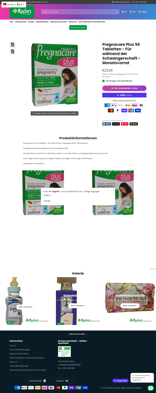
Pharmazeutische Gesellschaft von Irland (28, 370)
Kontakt (31, 22)
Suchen (13, 345)
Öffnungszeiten (20, 22)
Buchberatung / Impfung (78, 27)
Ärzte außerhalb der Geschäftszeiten (91, 22)
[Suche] (117, 12)
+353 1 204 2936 (140, 2)
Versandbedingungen (19, 366)
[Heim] (22, 11)
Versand (120, 74)
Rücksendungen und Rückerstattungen (27, 357)
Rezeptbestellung (42, 22)
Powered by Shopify (133, 388)
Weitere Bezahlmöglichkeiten (124, 100)
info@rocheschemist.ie (122, 2)
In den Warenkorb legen (124, 88)
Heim (11, 22)
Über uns (14, 361)
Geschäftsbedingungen (20, 349)
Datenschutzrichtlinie (19, 353)
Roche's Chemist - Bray (116, 388)
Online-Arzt (72, 22)
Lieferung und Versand (58, 22)
